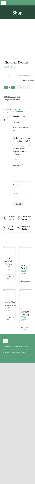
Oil (14, 100)
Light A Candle (24, 266)
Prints (18, 100)
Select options (7, 277)
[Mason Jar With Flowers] (9, 250)
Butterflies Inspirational (10, 303)
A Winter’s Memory (25, 312)
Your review (18, 165)
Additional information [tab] (6, 110)
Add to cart (24, 87)
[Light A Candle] (26, 254)
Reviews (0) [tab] (6, 118)
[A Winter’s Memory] (26, 297)
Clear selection (28, 81)
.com (29, 346)
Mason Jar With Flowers (8, 261)
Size (9, 76)
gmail (25, 346)
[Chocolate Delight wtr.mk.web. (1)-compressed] (17, 40)
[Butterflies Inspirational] (9, 294)
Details (12, 277)
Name (16, 184)
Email (16, 194)
